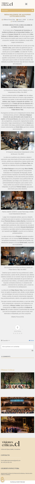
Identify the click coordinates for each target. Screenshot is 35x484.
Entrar (32, 340)
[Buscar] (32, 10)
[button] (26, 4)
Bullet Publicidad (21, 482)
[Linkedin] (2, 478)
